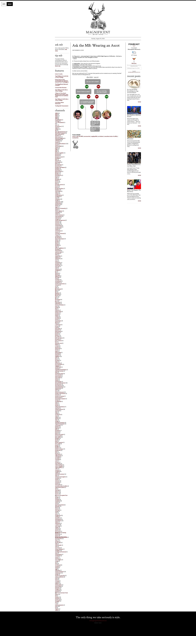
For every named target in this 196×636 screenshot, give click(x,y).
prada (56, 445)
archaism (100, 136)
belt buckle (58, 162)
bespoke (57, 168)
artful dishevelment (60, 143)
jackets (57, 330)
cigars (56, 207)
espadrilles (58, 256)
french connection (60, 283)
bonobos (57, 179)
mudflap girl (58, 401)
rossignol (57, 471)
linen (56, 359)
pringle (57, 446)
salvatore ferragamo (60, 476)
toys (56, 553)
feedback (57, 270)
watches (57, 587)
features (57, 269)
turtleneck (58, 565)
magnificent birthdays (60, 369)
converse (57, 224)
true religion (58, 559)
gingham (57, 293)
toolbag (57, 550)
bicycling (57, 170)
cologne (57, 219)
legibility (57, 356)
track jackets (58, 554)
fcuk (56, 268)
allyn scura (58, 137)
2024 (56, 118)
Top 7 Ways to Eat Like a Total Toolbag (61, 90)
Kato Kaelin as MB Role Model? (134, 116)
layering (57, 353)
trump (56, 561)
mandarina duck (59, 373)
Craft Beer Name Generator (59, 103)
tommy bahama (59, 549)
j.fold (56, 327)
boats (56, 176)
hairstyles (57, 302)
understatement (59, 571)
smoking (57, 499)
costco (57, 232)
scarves (57, 480)
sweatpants (58, 519)
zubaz (56, 610)
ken (56, 342)
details (57, 241)
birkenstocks (58, 171)
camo (56, 192)
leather (57, 355)
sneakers (57, 501)
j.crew (56, 326)
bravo (56, 187)
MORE (139, 102)
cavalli (56, 200)
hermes (57, 314)
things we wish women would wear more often (61, 537)
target (56, 527)
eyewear (57, 264)
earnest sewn (58, 252)
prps (56, 451)
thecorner (57, 534)
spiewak (57, 506)
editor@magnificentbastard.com (134, 72)
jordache (57, 339)
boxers (57, 186)
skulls (56, 498)
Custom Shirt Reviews (60, 87)
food (56, 278)
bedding (57, 158)
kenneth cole (58, 343)
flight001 (57, 275)
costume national (59, 233)
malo (56, 372)
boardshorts (58, 175)
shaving (57, 490)
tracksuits (57, 555)
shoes (56, 492)
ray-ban (57, 458)
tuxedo (57, 566)
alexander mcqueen (60, 133)
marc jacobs (58, 375)
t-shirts (57, 524)
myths (56, 405)
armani (57, 142)
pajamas (57, 427)
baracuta (57, 154)
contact (57, 221)
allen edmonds (59, 134)
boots (56, 182)
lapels (56, 351)
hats (56, 306)
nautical (57, 408)
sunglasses (58, 515)
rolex (56, 468)
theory (57, 535)
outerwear (58, 425)
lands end (57, 348)
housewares (58, 320)
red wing (57, 459)
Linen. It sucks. (59, 74)
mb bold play (58, 381)
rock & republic (59, 466)
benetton (57, 166)
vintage (57, 581)
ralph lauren (58, 455)
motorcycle (58, 397)
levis (56, 357)
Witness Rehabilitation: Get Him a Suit (134, 165)
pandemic (57, 430)
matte (56, 379)
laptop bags (58, 352)
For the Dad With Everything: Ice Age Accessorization (132, 91)
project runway (59, 449)
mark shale (58, 377)
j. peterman (58, 324)
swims (56, 522)
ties (56, 540)
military (57, 389)
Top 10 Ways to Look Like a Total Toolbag (61, 76)
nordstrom (58, 414)
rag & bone (58, 454)
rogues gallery (58, 467)
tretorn (57, 558)
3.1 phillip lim (58, 119)
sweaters (57, 518)
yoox (56, 606)
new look (57, 410)
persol (56, 439)
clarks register (58, 211)
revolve (57, 462)
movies (57, 400)
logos (56, 361)
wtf (56, 602)
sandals (57, 478)
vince (56, 579)
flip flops (57, 277)
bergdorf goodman (60, 167)
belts (56, 163)
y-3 (56, 603)
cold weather (58, 216)
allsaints (57, 135)
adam (56, 127)
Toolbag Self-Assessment (61, 106)
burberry (57, 190)
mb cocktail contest (60, 383)
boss (56, 183)
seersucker (58, 484)
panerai (57, 431)
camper (57, 193)
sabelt (56, 472)
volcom (57, 582)
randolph (57, 457)
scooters (57, 482)
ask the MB (79, 136)
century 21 (58, 204)
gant (56, 287)
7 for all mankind (59, 122)
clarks (56, 209)
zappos (57, 609)
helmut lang (58, 311)
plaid (56, 441)
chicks (56, 205)
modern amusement (60, 393)
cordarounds (58, 227)
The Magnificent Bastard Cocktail (61, 85)
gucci (56, 301)
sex (56, 488)
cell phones (58, 203)
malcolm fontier (59, 371)
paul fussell (58, 435)
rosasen (57, 470)
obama (56, 418)
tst (56, 562)
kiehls (56, 344)
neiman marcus (59, 409)
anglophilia (94, 136)
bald (56, 150)
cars (56, 197)
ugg (56, 569)
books (56, 180)
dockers (57, 245)
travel (56, 557)
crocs (56, 234)
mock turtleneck (59, 392)
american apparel (59, 138)
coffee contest (59, 215)
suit (56, 512)
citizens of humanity (60, 208)
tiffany (57, 541)
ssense (57, 509)
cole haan (57, 217)
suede (56, 511)
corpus (57, 229)
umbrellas (57, 570)
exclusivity (75, 137)
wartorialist (58, 586)
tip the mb (57, 542)
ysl (56, 607)
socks (56, 502)
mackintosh (58, 367)
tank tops (57, 526)
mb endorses (58, 385)
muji (56, 402)
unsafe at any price (60, 575)
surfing (57, 516)
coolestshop (58, 225)
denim (56, 240)
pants (56, 433)
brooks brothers (59, 188)
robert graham (59, 464)
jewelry (57, 335)
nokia (56, 413)
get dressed (58, 289)
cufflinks (57, 236)
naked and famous (60, 406)
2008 (56, 113)
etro (56, 260)
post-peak (57, 443)
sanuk (56, 479)
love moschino (59, 364)
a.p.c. (56, 125)
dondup (57, 249)
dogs (56, 246)
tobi (56, 543)
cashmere (57, 199)
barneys (57, 155)
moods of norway (59, 396)
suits (56, 514)
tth (56, 563)
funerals (57, 285)
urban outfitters (59, 577)
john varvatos (58, 338)
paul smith (57, 437)
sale (56, 475)
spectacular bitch (59, 505)
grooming (57, 299)
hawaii (56, 307)
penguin (57, 438)
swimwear (57, 523)
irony (56, 323)
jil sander (57, 336)
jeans (56, 334)
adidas (56, 129)
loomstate (57, 363)
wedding (57, 590)
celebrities (57, 201)
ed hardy (57, 253)
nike (56, 412)
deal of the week (59, 238)
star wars (57, 510)
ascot (74, 136)
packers (57, 426)
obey (56, 420)
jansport (57, 332)
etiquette (57, 258)
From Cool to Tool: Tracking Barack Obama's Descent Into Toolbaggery (62, 81)
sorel (56, 503)
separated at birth (60, 487)
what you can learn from (61, 592)
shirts (56, 491)
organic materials (59, 424)
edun (56, 254)
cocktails (57, 212)
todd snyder (58, 545)
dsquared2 (58, 250)
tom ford (57, 547)
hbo (56, 309)
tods (56, 546)
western (57, 591)
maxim (56, 380)
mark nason (58, 376)
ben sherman (58, 164)
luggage (57, 365)
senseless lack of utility (110, 136)
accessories (87, 136)
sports (56, 507)
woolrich (57, 598)
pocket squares (59, 442)
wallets (57, 583)
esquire (57, 257)
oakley (56, 417)
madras (57, 368)
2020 (56, 117)
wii (56, 595)
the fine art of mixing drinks (60, 533)
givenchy (57, 294)
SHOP (10, 4)
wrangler (57, 601)
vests (56, 578)
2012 (56, 114)
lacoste (57, 347)
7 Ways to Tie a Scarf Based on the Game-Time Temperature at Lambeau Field (61, 95)
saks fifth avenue (59, 474)
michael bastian (59, 387)
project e (57, 447)
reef (56, 461)
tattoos (57, 528)
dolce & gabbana (59, 248)
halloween (57, 303)
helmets (57, 310)
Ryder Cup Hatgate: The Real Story (134, 190)
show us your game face (61, 495)
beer (56, 159)
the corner (58, 531)
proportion (58, 450)
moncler (57, 394)
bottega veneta (59, 184)
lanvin (56, 349)
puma (56, 453)
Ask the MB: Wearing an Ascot (96, 45)
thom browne (58, 538)
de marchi (57, 237)
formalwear (58, 281)
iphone (57, 322)
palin (56, 429)
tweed (56, 567)
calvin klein (58, 191)
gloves (56, 295)
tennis (56, 530)
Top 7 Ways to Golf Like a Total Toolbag (61, 99)
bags (56, 149)
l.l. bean (57, 346)
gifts (56, 290)
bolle (56, 178)
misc (56, 391)
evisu (56, 261)
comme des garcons (60, 220)
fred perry (57, 282)
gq (55, 298)
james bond (58, 331)
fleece (56, 274)
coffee (57, 213)
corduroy (57, 228)
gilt (56, 291)
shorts (56, 494)
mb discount (58, 384)
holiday (57, 316)
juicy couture (58, 340)
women (57, 597)
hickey (56, 315)
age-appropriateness (60, 131)
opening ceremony (60, 422)
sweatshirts (58, 520)
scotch (57, 483)
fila (56, 272)
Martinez (134, 63)
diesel (56, 242)
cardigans (57, 196)
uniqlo (56, 574)
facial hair (57, 265)
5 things (57, 121)
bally (56, 151)
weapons (57, 588)
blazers (57, 172)
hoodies (57, 318)
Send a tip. (57, 66)
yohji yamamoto (59, 605)
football (57, 279)
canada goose (58, 195)
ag (55, 130)
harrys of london (59, 305)
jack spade (57, 328)
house (56, 319)
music (56, 404)
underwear (58, 573)
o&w (56, 416)
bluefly (57, 174)
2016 (56, 115)
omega (56, 421)
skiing (56, 497)
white (56, 594)
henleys (57, 312)
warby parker (58, 584)
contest (57, 223)
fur (56, 286)
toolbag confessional (60, 551)
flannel (57, 273)
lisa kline (57, 360)
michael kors (58, 388)
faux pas (57, 266)
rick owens (58, 463)
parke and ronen (59, 434)
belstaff (57, 160)
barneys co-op (58, 157)
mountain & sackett (60, 398)
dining (56, 244)
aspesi (56, 147)
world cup (57, 599)
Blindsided (130, 139)
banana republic (59, 153)
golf (56, 297)
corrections (58, 230)
